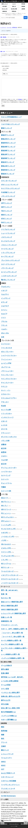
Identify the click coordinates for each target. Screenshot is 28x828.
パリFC (3, 540)
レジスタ (4, 425)
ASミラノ (4, 505)
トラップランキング (8, 252)
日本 (2, 337)
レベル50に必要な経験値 (9, 681)
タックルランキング (8, 241)
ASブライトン (6, 502)
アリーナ (4, 742)
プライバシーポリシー (14, 824)
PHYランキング (6, 222)
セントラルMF (6, 410)
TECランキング (6, 211)
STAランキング (6, 218)
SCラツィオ (5, 567)
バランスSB (5, 440)
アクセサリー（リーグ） (9, 625)
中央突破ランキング (8, 192)
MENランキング (6, 215)
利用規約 (20, 99)
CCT (2, 769)
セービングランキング (9, 272)
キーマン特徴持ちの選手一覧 (11, 640)
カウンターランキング (9, 181)
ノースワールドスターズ (9, 583)
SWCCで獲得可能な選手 (9, 609)
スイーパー (5, 479)
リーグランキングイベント (10, 785)
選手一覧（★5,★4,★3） (9, 590)
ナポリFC (4, 533)
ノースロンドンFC (7, 536)
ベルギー (4, 329)
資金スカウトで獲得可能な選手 (12, 602)
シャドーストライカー (9, 355)
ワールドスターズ (7, 571)
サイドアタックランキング (10, 188)
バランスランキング (8, 196)
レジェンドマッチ (7, 754)
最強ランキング (5, 3)
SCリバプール (6, 563)
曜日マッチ (5, 750)
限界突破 (4, 731)
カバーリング (5, 475)
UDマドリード (6, 509)
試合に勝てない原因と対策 (10, 708)
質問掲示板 (14, 11)
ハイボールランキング (9, 276)
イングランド (5, 298)
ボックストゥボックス (9, 437)
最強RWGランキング (8, 143)
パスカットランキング (9, 245)
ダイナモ (4, 429)
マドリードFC (6, 552)
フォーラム (9, 27)
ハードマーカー (6, 471)
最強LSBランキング (8, 166)
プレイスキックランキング (10, 260)
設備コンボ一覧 (6, 617)
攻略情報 (23, 8)
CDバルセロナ (6, 544)
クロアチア (5, 306)
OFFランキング (6, 203)
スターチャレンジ (7, 777)
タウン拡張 (5, 689)
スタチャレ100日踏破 (8, 781)
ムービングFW (6, 363)
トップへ (25, 823)
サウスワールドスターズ (9, 579)
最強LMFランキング (8, 154)
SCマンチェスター (7, 517)
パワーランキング (7, 268)
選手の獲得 (5, 669)
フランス (4, 325)
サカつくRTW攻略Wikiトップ (11, 117)
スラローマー (5, 394)
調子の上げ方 (5, 700)
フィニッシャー (6, 359)
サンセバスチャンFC (8, 529)
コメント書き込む (2, 823)
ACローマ (4, 498)
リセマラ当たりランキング (10, 124)
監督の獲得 (5, 673)
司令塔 (3, 406)
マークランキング (7, 249)
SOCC (3, 765)
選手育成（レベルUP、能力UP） (12, 677)
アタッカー (5, 402)
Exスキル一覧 (4, 8)
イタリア (4, 290)
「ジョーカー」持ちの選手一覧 (12, 633)
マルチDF (4, 460)
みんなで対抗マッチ (8, 773)
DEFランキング (6, 207)
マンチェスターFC (7, 556)
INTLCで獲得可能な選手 (9, 606)
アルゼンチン (5, 287)
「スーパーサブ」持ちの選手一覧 (12, 636)
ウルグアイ (5, 294)
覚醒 (2, 734)
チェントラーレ (6, 483)
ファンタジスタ (6, 348)
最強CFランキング (7, 135)
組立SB (3, 448)
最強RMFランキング (8, 158)
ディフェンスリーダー (9, 468)
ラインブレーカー (7, 375)
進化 (2, 738)
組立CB (3, 464)
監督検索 (23, 6)
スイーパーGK (6, 491)
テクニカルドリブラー (9, 398)
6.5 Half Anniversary (8, 796)
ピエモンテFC (6, 548)
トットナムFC (6, 525)
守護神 (3, 487)
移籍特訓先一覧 (6, 621)
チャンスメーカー (7, 382)
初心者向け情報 (14, 8)
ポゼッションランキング (9, 184)
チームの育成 (5, 685)
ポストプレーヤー (7, 351)
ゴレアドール (5, 367)
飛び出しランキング (8, 280)
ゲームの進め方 (6, 665)
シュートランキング (8, 233)
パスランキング (6, 237)
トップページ (3, 27)
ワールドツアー (6, 758)
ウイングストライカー (9, 379)
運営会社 (22, 824)
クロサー (4, 456)
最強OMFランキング (8, 147)
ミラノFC (4, 560)
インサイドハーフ (7, 417)
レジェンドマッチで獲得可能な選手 (13, 613)
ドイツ (3, 317)
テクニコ (4, 386)
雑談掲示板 (4, 11)
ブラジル (4, 321)
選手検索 (23, 3)
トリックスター (6, 413)
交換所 (3, 746)
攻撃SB (3, 444)
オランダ (4, 302)
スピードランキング (8, 264)
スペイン (4, 310)
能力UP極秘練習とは (8, 712)
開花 (2, 727)
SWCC (3, 762)
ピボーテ (4, 421)
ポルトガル (5, 333)
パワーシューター (7, 371)
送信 (3, 105)
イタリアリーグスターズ (9, 575)
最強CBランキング (7, 162)
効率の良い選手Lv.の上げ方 (10, 696)
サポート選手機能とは (9, 719)
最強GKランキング (7, 174)
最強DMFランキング (8, 150)
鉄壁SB (3, 452)
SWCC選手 (4, 6)
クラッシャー (5, 433)
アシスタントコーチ (8, 788)
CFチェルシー (6, 521)
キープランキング (7, 256)
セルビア (4, 314)
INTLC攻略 (5, 704)
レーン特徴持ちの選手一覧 (10, 654)
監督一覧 (14, 6)
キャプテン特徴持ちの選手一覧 (12, 644)
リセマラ (14, 3)
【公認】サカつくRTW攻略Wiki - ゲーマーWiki (13, 1)
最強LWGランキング (8, 139)
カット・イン (5, 390)
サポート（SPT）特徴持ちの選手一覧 (14, 629)
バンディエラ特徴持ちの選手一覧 (12, 658)
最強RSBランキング (8, 170)
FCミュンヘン (6, 513)
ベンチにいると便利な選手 (10, 692)
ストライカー (5, 344)
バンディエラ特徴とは (9, 716)
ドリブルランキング (8, 229)
